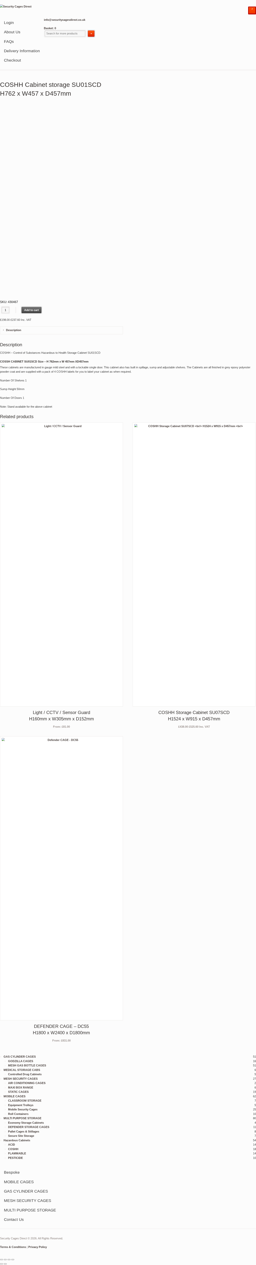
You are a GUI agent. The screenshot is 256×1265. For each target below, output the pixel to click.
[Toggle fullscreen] (5, 1259)
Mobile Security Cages (22, 1109)
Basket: (50, 28)
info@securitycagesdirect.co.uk (64, 19)
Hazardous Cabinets (17, 1140)
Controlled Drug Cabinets (25, 1074)
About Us (12, 32)
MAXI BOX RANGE (20, 1087)
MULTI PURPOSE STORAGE (22, 1118)
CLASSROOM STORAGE (24, 1100)
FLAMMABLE (17, 1153)
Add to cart (31, 310)
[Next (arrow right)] (5, 1263)
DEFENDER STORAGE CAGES (28, 1127)
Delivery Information (22, 51)
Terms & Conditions (13, 1247)
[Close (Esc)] (12, 1259)
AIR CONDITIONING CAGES (27, 1083)
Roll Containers (18, 1113)
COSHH (13, 1149)
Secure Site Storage (21, 1135)
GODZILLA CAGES (20, 1061)
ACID (11, 1144)
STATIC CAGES (18, 1091)
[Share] (8, 1259)
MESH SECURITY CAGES (21, 1078)
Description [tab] (13, 330)
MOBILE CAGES (14, 1096)
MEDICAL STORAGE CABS (22, 1069)
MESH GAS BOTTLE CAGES (27, 1065)
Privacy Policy (37, 1247)
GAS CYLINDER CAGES (20, 1056)
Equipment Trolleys (20, 1105)
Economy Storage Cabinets (26, 1122)
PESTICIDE (15, 1157)
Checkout (12, 60)
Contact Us (14, 1219)
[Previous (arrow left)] (1, 1263)
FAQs (9, 41)
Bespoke (12, 1172)
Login (9, 22)
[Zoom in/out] (1, 1259)
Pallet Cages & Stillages (23, 1131)
